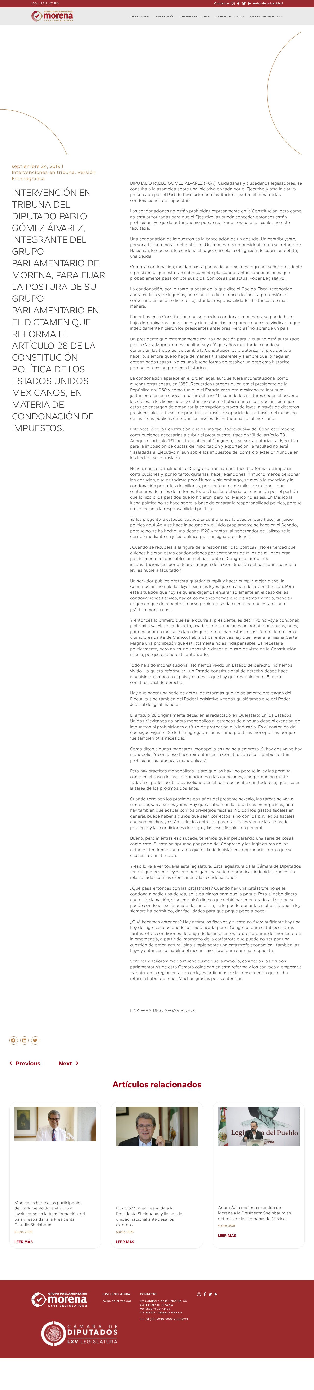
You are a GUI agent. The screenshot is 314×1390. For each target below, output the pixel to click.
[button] (13, 1040)
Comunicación (164, 16)
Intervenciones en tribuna (43, 172)
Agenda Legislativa (230, 16)
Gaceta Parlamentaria (266, 16)
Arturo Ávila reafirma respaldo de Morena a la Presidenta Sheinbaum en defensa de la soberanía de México (254, 1213)
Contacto (221, 3)
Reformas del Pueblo (195, 16)
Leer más (23, 1241)
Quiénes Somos (139, 16)
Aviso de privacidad (267, 3)
